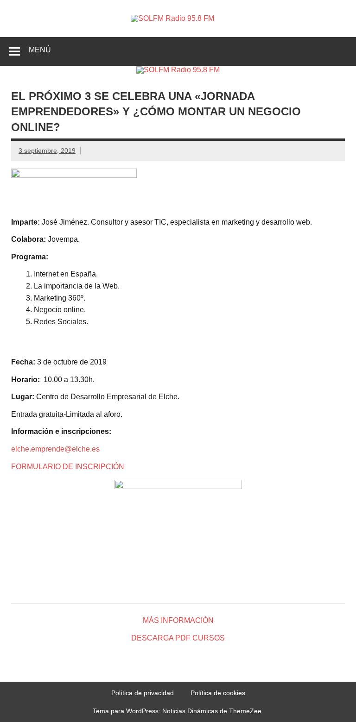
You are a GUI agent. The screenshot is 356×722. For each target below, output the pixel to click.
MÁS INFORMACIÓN (178, 620)
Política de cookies (218, 693)
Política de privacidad (142, 693)
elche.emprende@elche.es (55, 449)
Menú (40, 50)
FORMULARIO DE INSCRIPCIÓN (67, 467)
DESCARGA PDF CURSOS (178, 638)
